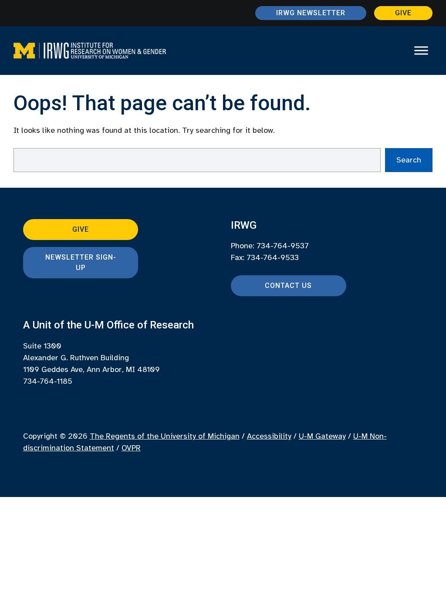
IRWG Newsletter (310, 13)
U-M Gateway (322, 436)
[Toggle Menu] (421, 50)
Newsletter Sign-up (80, 262)
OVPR (131, 448)
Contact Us (288, 285)
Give (403, 13)
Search (408, 160)
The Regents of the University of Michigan (165, 436)
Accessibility (269, 436)
